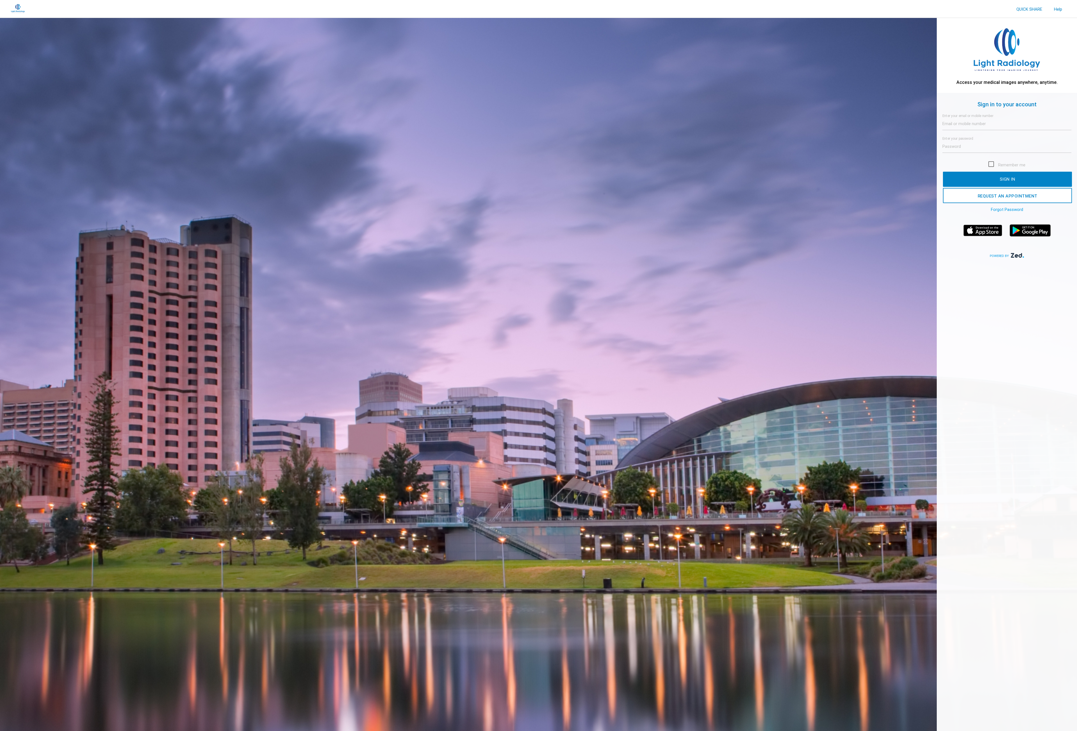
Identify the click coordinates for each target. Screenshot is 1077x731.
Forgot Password (1007, 209)
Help (1058, 9)
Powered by (1000, 256)
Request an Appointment (1007, 196)
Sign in (1007, 179)
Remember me (1011, 164)
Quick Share (1029, 9)
